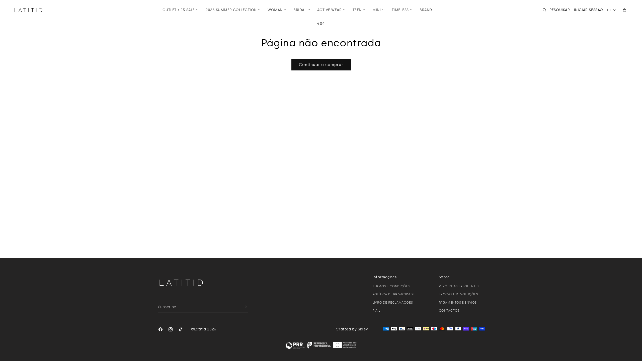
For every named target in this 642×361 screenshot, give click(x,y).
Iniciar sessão (588, 10)
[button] (180, 10)
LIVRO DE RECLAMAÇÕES (392, 302)
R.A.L (376, 310)
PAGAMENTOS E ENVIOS (458, 302)
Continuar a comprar (321, 64)
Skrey (363, 329)
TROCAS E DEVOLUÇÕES (458, 294)
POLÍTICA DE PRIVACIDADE (393, 294)
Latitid (200, 329)
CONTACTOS (449, 310)
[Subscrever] (242, 307)
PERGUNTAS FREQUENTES (459, 286)
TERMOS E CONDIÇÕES (391, 286)
